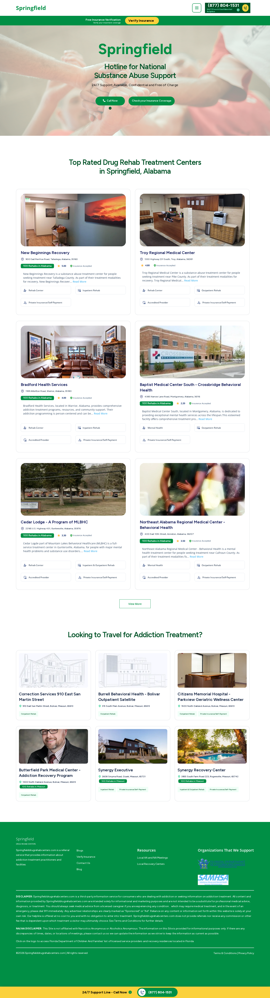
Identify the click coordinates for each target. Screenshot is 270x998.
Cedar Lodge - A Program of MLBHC (54, 522)
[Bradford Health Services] (73, 352)
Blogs (80, 850)
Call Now (112, 100)
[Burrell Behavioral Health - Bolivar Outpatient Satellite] (132, 670)
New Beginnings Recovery (45, 252)
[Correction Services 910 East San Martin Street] (53, 670)
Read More (79, 281)
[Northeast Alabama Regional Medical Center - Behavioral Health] (192, 489)
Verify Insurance (86, 856)
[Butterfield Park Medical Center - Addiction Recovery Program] (53, 746)
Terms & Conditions (225, 953)
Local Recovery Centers (151, 864)
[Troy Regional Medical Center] (192, 220)
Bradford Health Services (44, 384)
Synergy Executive (115, 769)
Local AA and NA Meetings (152, 857)
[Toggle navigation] (196, 8)
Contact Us (83, 863)
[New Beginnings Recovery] (73, 220)
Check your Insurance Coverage (151, 100)
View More (135, 604)
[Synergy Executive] (132, 746)
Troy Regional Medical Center (167, 252)
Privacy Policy (246, 953)
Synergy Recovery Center (202, 769)
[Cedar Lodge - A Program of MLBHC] (73, 489)
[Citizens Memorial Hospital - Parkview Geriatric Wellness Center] (212, 670)
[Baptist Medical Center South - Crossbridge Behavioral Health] (192, 352)
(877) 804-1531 (223, 5)
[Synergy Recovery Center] (212, 746)
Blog (79, 869)
